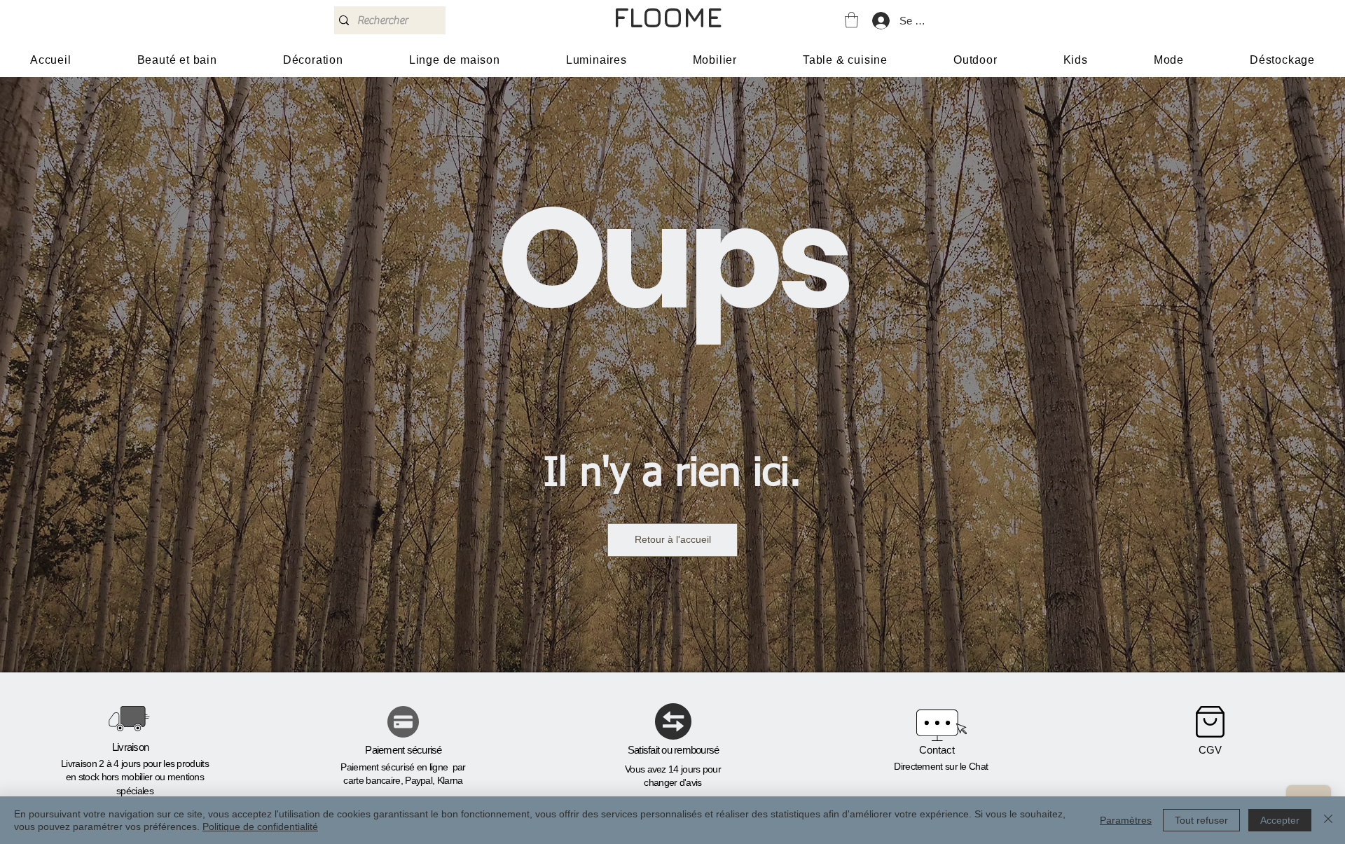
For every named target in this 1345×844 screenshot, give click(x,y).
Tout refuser (1201, 820)
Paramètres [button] (1126, 820)
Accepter (1279, 820)
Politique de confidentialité (260, 826)
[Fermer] (1328, 820)
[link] (851, 20)
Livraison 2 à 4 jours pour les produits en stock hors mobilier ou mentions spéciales (135, 777)
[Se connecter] (880, 21)
